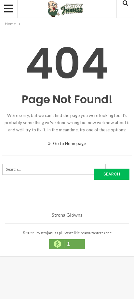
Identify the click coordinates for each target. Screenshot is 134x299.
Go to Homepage (69, 143)
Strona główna (67, 215)
